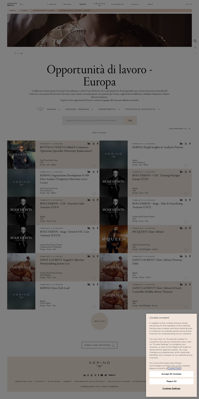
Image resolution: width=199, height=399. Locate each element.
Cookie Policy (174, 368)
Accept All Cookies (172, 374)
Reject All (172, 381)
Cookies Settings (171, 388)
